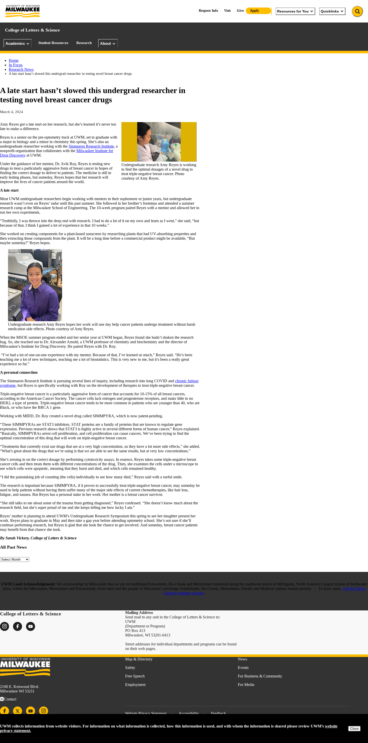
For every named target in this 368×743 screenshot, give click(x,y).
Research (84, 43)
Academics (15, 43)
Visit (227, 11)
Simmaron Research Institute (91, 146)
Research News (21, 69)
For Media (246, 684)
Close (354, 728)
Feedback (218, 713)
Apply (254, 11)
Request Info (208, 11)
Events (243, 667)
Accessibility (189, 713)
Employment (135, 684)
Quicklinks (330, 11)
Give (240, 11)
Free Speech (135, 676)
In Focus (16, 65)
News (242, 659)
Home (14, 60)
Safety (130, 667)
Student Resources (53, 43)
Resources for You (293, 11)
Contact (10, 699)
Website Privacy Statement (145, 713)
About (105, 43)
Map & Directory (138, 659)
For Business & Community (260, 676)
